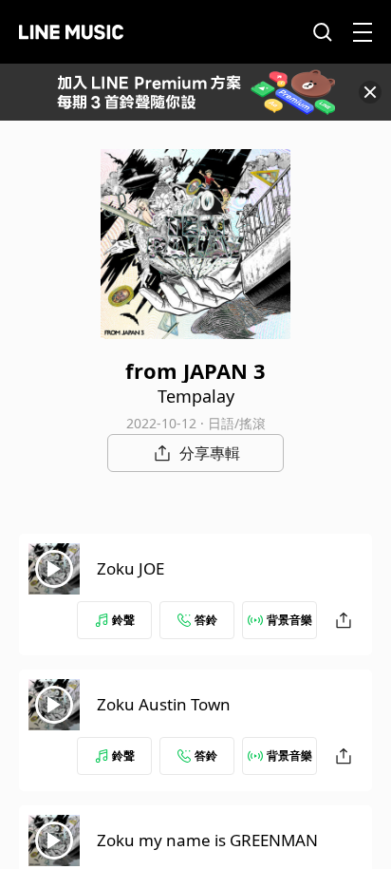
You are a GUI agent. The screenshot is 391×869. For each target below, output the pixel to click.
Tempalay (196, 396)
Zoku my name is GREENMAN (207, 840)
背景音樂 (289, 620)
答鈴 (206, 620)
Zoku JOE (130, 568)
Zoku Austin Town (164, 704)
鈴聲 (123, 620)
